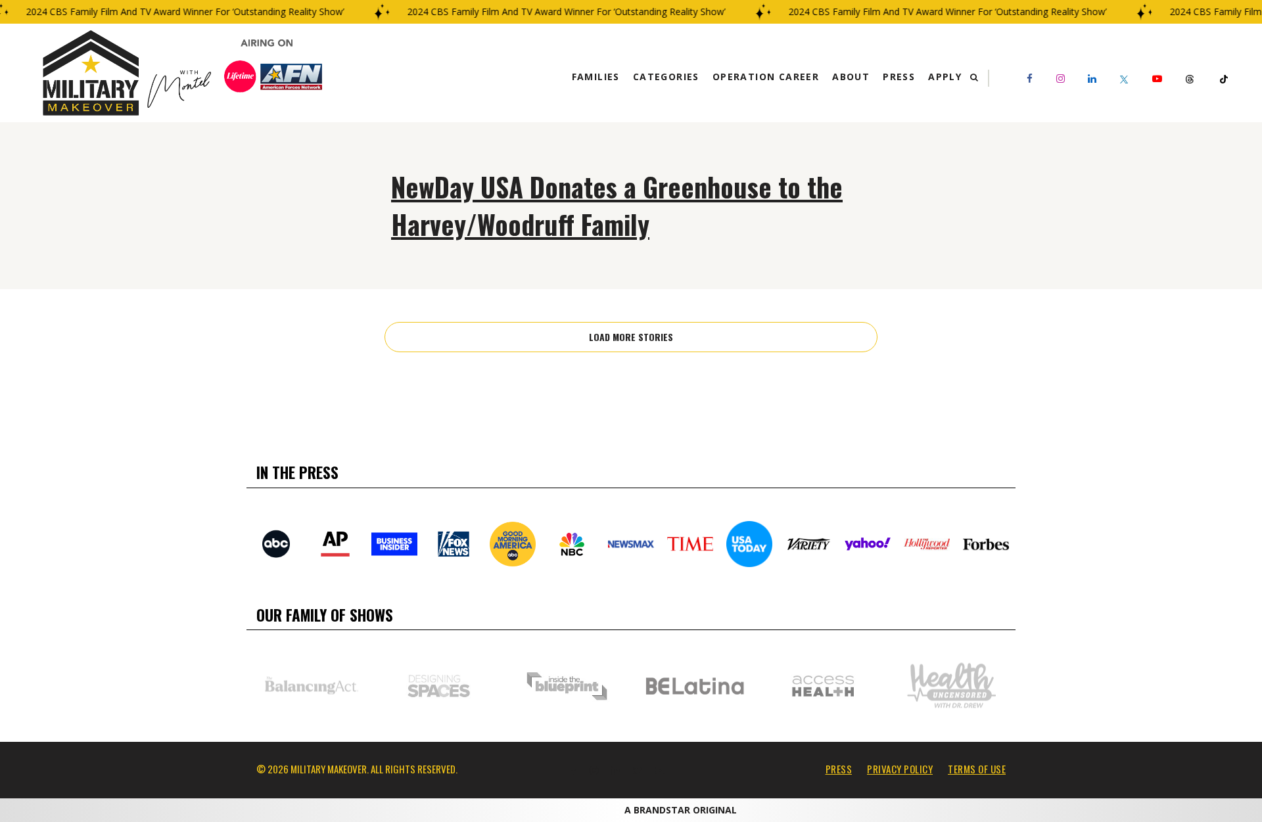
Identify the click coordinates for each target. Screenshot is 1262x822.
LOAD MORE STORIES (631, 337)
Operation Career (766, 76)
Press (899, 76)
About (851, 76)
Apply (945, 76)
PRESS (839, 769)
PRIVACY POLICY (900, 769)
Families (596, 76)
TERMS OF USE (977, 769)
